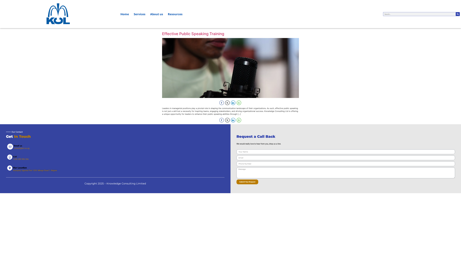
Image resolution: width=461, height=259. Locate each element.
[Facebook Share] (221, 102)
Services (139, 14)
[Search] (458, 14)
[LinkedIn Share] (233, 102)
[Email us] (10, 147)
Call (15, 156)
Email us (18, 145)
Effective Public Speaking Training (193, 33)
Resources (175, 14)
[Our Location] (9, 168)
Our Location (20, 167)
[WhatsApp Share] (239, 102)
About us (156, 14)
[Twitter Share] (227, 102)
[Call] (9, 157)
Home (124, 14)
